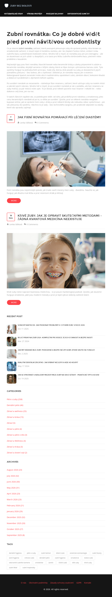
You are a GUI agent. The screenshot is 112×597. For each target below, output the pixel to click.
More (14, 200)
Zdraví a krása (15, 417)
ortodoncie (75, 558)
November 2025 (16, 523)
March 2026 (14, 499)
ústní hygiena (14, 558)
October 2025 (15, 529)
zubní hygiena (60, 558)
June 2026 (13, 481)
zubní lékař (13, 567)
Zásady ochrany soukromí (62, 582)
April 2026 (13, 493)
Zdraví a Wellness (16, 441)
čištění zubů (63, 562)
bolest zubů (88, 558)
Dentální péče (15, 405)
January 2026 (15, 511)
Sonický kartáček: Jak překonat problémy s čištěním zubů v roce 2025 (51, 325)
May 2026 (13, 487)
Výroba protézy (34, 14)
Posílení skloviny (54, 14)
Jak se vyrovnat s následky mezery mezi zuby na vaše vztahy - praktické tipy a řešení (58, 375)
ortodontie (39, 562)
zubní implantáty (29, 567)
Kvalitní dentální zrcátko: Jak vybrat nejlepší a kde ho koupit (48, 362)
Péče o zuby (14, 399)
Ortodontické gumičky (78, 14)
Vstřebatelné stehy (13, 14)
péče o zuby (31, 553)
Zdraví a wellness (16, 411)
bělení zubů (60, 553)
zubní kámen (46, 553)
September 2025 (16, 535)
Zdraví (11, 423)
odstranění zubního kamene (19, 562)
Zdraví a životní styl (17, 452)
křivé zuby (88, 562)
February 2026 (15, 505)
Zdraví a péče (14, 429)
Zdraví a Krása (15, 446)
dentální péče (44, 558)
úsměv (50, 562)
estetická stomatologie (78, 553)
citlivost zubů (29, 558)
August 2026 (14, 470)
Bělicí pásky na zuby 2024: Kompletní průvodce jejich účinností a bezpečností (55, 338)
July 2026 (13, 476)
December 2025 (16, 517)
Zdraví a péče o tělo (17, 435)
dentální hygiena (15, 553)
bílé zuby (75, 562)
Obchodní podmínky (38, 582)
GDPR (78, 582)
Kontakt (87, 582)
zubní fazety (96, 553)
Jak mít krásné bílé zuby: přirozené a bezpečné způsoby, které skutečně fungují (56, 350)
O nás (23, 582)
